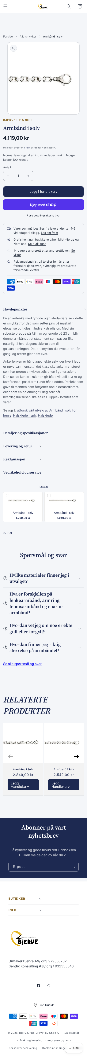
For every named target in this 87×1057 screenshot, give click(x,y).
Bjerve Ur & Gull (18, 120)
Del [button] (9, 533)
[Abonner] (73, 867)
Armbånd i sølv (23, 512)
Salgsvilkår (71, 1032)
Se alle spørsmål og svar (22, 664)
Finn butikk (46, 1005)
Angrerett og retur (59, 1040)
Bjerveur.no (27, 1032)
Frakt (27, 147)
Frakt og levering (31, 1040)
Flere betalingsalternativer (43, 215)
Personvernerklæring (23, 1048)
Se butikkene (37, 243)
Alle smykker (28, 36)
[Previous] (10, 756)
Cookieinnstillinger (54, 1048)
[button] (5, 6)
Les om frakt (49, 232)
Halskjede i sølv (24, 415)
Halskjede (45, 415)
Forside (8, 36)
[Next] (76, 756)
